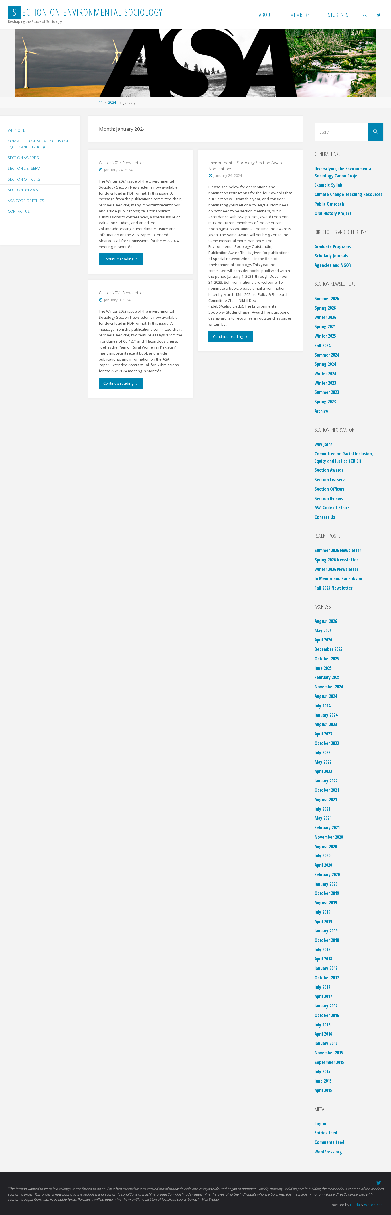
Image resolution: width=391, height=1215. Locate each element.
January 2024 (326, 715)
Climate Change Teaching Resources (348, 194)
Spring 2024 (325, 364)
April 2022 (323, 771)
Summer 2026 (327, 298)
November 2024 (329, 687)
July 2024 (322, 706)
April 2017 (323, 996)
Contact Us (19, 211)
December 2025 (328, 649)
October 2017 (327, 978)
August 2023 (326, 724)
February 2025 (327, 677)
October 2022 (327, 743)
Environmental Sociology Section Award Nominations (246, 165)
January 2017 (326, 1006)
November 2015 (329, 1053)
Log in (320, 1123)
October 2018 (327, 940)
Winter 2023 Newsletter (121, 293)
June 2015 (323, 1081)
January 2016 (326, 1043)
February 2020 (327, 874)
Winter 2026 (325, 317)
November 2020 (329, 837)
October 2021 (327, 790)
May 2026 (323, 630)
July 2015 (322, 1071)
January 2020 (326, 884)
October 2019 (327, 893)
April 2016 (323, 1034)
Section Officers (24, 179)
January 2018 (326, 968)
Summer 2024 (327, 355)
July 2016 (322, 1025)
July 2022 (322, 752)
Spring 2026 (325, 308)
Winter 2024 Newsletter (121, 162)
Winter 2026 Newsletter (336, 569)
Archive (321, 411)
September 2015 (329, 1062)
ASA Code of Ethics (26, 200)
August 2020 (326, 846)
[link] (365, 14)
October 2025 (327, 659)
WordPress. (374, 1204)
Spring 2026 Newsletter (336, 560)
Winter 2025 (325, 336)
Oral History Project (333, 213)
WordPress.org (328, 1152)
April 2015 (323, 1090)
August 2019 (326, 902)
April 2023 (323, 734)
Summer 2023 (327, 392)
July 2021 (322, 809)
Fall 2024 (322, 345)
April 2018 (323, 959)
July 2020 (322, 855)
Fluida (354, 1204)
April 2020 (323, 865)
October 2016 (327, 1015)
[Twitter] (378, 15)
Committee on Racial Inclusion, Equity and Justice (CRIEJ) (38, 144)
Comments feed (329, 1142)
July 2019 (322, 912)
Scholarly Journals (331, 256)
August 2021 (326, 799)
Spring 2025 (325, 326)
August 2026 (326, 621)
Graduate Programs (333, 246)
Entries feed (326, 1133)
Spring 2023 (325, 401)
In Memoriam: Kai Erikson (338, 578)
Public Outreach (329, 204)
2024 (112, 102)
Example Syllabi (329, 185)
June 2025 (323, 668)
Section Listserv (24, 168)
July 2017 (322, 987)
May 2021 (323, 818)
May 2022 (323, 762)
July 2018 (322, 949)
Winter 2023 (325, 383)
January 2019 (326, 931)
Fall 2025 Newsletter (333, 588)
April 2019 (323, 921)
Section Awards (23, 157)
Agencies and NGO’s (333, 265)
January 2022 (326, 781)
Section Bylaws (23, 189)
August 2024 (326, 696)
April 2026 (323, 640)
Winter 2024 (325, 373)
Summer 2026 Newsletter (338, 550)
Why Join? (16, 130)
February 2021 (327, 827)
